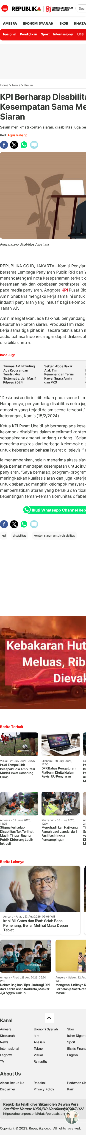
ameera (10, 23)
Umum (28, 85)
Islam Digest (76, 1036)
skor (63, 23)
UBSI (80, 34)
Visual (38, 1055)
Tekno (38, 1048)
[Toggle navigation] (5, 8)
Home (4, 85)
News (16, 85)
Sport (45, 34)
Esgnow (6, 1055)
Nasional (9, 34)
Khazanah (7, 1036)
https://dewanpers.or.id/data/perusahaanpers (37, 1113)
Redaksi (40, 1083)
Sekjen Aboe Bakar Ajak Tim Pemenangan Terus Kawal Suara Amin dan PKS (59, 374)
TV (2, 1061)
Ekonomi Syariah (38, 23)
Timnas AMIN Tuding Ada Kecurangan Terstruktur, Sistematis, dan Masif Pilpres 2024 (19, 374)
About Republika (12, 1083)
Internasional (63, 34)
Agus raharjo (17, 135)
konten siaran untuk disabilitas (54, 535)
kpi (4, 535)
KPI (65, 290)
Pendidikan (28, 34)
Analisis (39, 1042)
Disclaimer (7, 1089)
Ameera (5, 1029)
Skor (70, 1029)
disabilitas (19, 535)
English (72, 1055)
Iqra (36, 1036)
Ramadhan (41, 1061)
